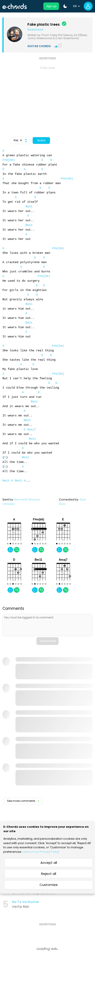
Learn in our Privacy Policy (41, 852)
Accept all (48, 862)
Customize (49, 884)
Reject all (48, 873)
